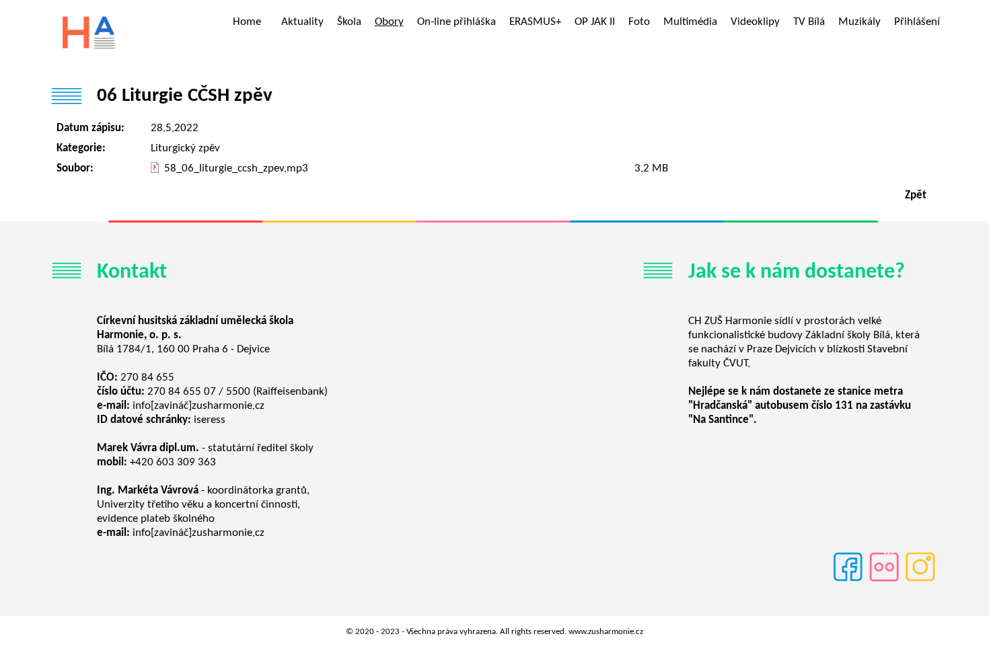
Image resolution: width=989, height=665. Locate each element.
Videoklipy (755, 22)
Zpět (915, 195)
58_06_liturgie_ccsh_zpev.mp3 (236, 168)
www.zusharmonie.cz (606, 631)
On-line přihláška (456, 22)
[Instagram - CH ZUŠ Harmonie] (920, 580)
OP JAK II (595, 22)
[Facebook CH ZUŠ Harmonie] (848, 580)
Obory (389, 22)
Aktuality (302, 22)
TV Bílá (809, 22)
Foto (639, 22)
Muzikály (859, 22)
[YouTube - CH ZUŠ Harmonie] (884, 580)
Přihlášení (917, 22)
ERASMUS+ (535, 22)
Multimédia (690, 22)
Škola (349, 22)
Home (247, 22)
